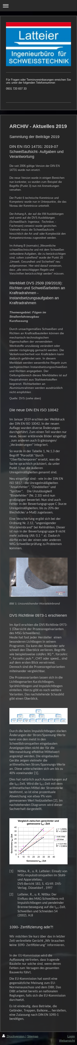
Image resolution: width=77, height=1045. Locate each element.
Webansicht (67, 1040)
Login (71, 1036)
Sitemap (32, 1036)
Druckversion (15, 1036)
